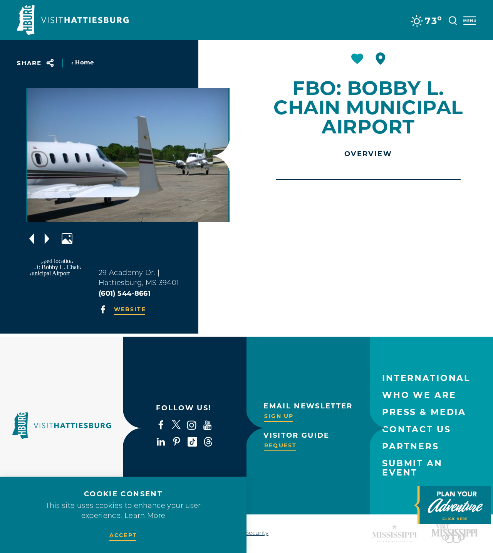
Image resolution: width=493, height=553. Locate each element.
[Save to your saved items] (357, 58)
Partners (410, 446)
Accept (123, 535)
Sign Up (278, 416)
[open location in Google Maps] (57, 288)
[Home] (73, 20)
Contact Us (416, 429)
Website (130, 309)
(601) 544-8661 (125, 293)
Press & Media (424, 412)
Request (280, 445)
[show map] (381, 58)
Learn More (145, 516)
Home (84, 62)
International (426, 378)
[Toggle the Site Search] (452, 20)
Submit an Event (412, 468)
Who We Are (419, 395)
